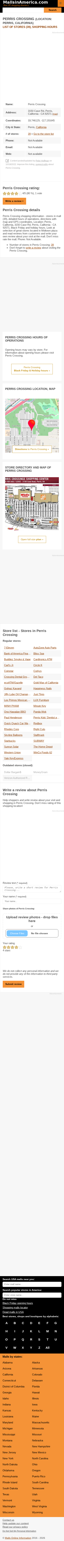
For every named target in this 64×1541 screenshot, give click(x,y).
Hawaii (36, 1392)
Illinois (35, 1398)
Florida (36, 1386)
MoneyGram (40, 772)
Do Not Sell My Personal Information (19, 1531)
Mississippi (9, 1434)
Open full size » (32, 539)
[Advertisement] (32, 66)
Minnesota (38, 1428)
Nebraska (37, 1440)
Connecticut (9, 1380)
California (8, 1374)
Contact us (8, 1520)
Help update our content (16, 1523)
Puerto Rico (38, 1476)
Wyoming (37, 1512)
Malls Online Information (18, 1538)
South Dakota (10, 1488)
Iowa (34, 1404)
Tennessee (38, 1488)
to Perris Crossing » (32, 449)
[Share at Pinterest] (37, 178)
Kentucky (37, 1410)
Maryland (8, 1422)
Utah (34, 1494)
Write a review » (14, 201)
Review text (15, 882)
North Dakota (10, 1464)
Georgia (7, 1392)
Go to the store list (43, 133)
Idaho (6, 1398)
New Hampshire (41, 1446)
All (47, 1347)
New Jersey (9, 1452)
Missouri (37, 1434)
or (32, 921)
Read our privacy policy (15, 1527)
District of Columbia (13, 1386)
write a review (33, 247)
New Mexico (39, 1452)
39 (29, 133)
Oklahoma (8, 1470)
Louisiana (8, 1416)
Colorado (37, 1374)
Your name (14, 896)
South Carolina (40, 1482)
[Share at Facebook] (27, 178)
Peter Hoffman (42, 161)
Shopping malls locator (15, 1307)
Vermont (7, 1500)
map (55, 114)
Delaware (37, 1380)
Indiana (7, 1404)
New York (8, 1458)
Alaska (36, 1362)
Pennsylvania (10, 1476)
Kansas (7, 1410)
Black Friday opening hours (18, 1303)
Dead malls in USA (13, 1312)
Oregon (36, 1470)
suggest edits (41, 164)
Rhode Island (10, 1482)
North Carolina (40, 1458)
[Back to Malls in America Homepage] (29, 4)
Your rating (9, 943)
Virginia (36, 1500)
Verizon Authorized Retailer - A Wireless (18, 777)
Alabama (7, 1362)
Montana (7, 1440)
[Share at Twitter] (32, 178)
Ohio (34, 1464)
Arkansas (37, 1368)
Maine (35, 1416)
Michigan (8, 1428)
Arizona (7, 1368)
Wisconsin (8, 1512)
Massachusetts (40, 1422)
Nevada (7, 1446)
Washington (9, 1506)
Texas (6, 1494)
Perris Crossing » (32, 369)
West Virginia (39, 1506)
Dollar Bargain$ (12, 772)
